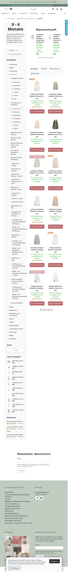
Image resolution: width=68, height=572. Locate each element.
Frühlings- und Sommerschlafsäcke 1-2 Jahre (18, 266)
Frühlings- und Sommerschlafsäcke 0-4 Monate (18, 222)
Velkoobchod (9, 511)
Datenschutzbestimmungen (14, 518)
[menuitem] (5, 13)
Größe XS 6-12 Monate (16, 194)
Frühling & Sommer (17, 78)
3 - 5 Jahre (14, 95)
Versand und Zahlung (12, 504)
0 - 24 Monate (15, 115)
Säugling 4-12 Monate (15, 236)
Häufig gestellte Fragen (12, 506)
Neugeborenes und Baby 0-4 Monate (16, 214)
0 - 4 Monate (15, 82)
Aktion (11, 335)
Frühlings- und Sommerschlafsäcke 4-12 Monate (18, 243)
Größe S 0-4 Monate (15, 164)
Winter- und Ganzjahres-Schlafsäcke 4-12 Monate (17, 251)
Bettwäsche (13, 310)
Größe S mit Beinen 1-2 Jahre (16, 175)
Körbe (11, 322)
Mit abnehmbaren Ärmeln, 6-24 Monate (17, 145)
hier (42, 564)
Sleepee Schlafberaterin (12, 509)
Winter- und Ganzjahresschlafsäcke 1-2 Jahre (18, 273)
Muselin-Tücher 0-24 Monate (17, 159)
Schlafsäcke (13, 74)
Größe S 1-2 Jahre (17, 199)
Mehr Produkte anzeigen (45, 58)
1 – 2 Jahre (14, 92)
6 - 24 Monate (15, 119)
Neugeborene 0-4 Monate (16, 133)
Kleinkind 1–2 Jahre (15, 259)
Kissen (11, 307)
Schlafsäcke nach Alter (16, 207)
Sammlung (12, 332)
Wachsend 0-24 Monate (16, 139)
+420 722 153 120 (41, 494)
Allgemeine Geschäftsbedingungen (16, 516)
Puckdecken (13, 71)
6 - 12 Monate (15, 89)
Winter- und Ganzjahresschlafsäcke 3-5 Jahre (18, 296)
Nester (11, 68)
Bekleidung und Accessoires (14, 314)
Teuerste (44, 69)
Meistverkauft (54, 69)
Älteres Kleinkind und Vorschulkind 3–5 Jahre (17, 281)
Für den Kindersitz (17, 303)
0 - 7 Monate (15, 112)
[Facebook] (37, 498)
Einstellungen (14, 568)
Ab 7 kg (13, 99)
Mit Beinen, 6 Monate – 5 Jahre (16, 188)
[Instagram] (41, 498)
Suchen (16, 350)
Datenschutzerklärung (23, 466)
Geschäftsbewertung (11, 513)
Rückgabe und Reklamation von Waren (17, 501)
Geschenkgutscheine (16, 329)
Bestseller (12, 339)
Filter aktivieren (15, 54)
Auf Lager (13, 50)
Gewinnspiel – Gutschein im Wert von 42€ (18, 523)
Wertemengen (14, 325)
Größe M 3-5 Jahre (17, 202)
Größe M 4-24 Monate (15, 170)
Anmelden (21, 470)
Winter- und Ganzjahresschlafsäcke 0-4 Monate (18, 229)
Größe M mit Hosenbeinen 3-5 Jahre (17, 181)
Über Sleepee (9, 492)
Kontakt (7, 499)
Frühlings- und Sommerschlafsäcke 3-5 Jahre (18, 289)
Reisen (11, 319)
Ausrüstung (13, 64)
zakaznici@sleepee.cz (42, 492)
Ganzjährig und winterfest (16, 104)
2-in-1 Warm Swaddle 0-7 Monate (15, 152)
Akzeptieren (55, 561)
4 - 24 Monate (15, 85)
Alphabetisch (35, 73)
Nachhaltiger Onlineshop (13, 521)
